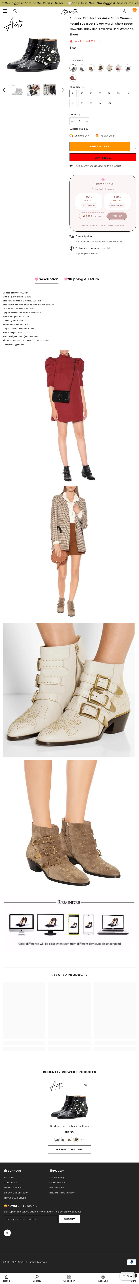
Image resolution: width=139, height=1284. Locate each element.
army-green (76, 1139)
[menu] (5, 11)
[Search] (15, 11)
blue (63, 1139)
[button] (4, 90)
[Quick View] (86, 1084)
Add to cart (99, 146)
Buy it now (102, 158)
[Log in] (124, 11)
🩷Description (46, 279)
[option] (33, 46)
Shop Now (117, 216)
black (57, 1139)
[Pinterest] (7, 1233)
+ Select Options (69, 1149)
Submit (69, 1219)
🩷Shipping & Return (81, 279)
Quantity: (75, 114)
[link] (24, 1043)
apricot (69, 1139)
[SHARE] (133, 146)
